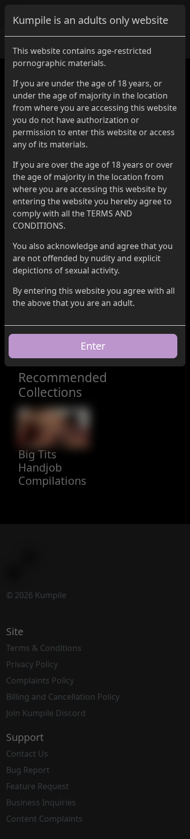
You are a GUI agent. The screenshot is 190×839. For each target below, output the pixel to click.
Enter (93, 346)
